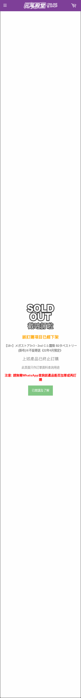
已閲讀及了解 (40, 390)
